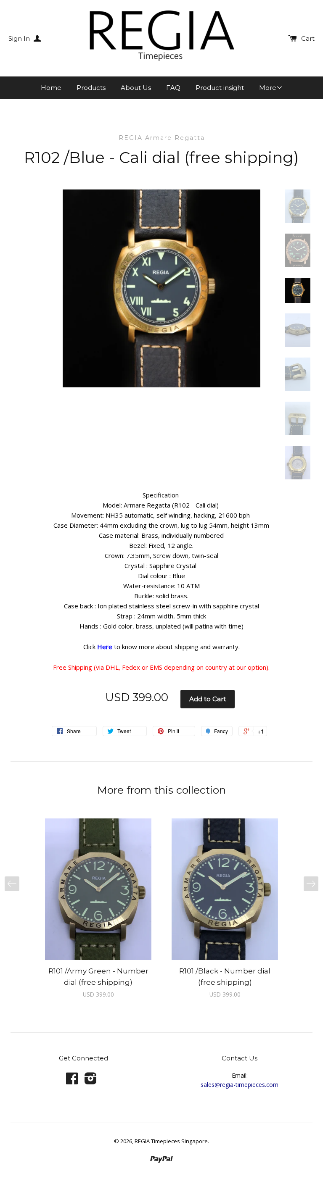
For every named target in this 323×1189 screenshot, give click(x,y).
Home (51, 88)
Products (91, 88)
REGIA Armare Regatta (162, 138)
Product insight (220, 88)
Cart (308, 38)
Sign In (20, 38)
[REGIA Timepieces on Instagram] (90, 1081)
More (267, 88)
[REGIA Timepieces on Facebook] (72, 1081)
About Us (136, 88)
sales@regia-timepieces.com (239, 1085)
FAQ (173, 88)
